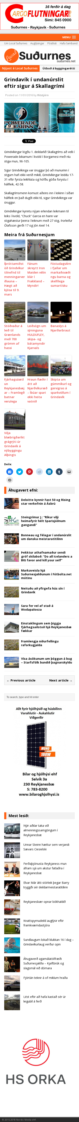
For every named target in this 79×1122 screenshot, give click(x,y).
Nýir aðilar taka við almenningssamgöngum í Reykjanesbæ (40, 830)
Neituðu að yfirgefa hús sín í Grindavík (42, 590)
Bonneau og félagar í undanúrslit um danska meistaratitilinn (46, 537)
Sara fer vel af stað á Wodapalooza (37, 607)
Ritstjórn (43, 95)
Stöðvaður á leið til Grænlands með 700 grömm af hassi (13, 337)
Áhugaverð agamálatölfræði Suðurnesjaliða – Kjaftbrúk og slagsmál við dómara (43, 963)
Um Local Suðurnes (15, 43)
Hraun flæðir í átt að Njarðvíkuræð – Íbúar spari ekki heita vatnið (37, 390)
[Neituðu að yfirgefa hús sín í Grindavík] (11, 595)
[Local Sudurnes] (39, 55)
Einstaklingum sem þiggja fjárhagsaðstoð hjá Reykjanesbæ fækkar (46, 627)
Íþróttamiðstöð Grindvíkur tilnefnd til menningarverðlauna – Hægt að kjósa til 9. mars (14, 279)
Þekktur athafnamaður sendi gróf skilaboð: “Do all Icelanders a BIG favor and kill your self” (46, 556)
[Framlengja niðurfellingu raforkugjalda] (11, 648)
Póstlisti (52, 43)
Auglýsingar (37, 43)
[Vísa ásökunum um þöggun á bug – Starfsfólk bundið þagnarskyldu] (11, 665)
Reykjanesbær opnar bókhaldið (44, 902)
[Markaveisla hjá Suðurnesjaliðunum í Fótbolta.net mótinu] (11, 577)
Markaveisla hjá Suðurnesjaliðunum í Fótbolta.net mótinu (46, 574)
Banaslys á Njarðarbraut (60, 328)
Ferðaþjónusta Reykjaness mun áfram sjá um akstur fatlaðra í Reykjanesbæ (45, 868)
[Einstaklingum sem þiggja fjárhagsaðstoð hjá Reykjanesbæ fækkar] (11, 630)
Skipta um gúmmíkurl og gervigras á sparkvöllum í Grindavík (61, 388)
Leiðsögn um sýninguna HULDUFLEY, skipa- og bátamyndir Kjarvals (36, 337)
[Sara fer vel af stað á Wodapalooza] (11, 613)
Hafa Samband (69, 43)
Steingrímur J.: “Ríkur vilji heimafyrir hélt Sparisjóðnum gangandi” (43, 521)
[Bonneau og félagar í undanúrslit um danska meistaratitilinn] (11, 542)
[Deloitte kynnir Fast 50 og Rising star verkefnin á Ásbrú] (11, 506)
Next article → (60, 680)
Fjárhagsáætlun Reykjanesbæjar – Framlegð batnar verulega (14, 390)
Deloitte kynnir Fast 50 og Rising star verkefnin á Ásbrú (45, 502)
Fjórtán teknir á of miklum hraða (45, 978)
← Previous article (21, 680)
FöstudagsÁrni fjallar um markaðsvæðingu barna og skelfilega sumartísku (61, 275)
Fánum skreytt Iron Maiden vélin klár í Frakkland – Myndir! (36, 275)
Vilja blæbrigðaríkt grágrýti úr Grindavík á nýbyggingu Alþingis (14, 444)
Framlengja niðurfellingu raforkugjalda (40, 643)
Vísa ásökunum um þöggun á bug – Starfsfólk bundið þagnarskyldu (46, 660)
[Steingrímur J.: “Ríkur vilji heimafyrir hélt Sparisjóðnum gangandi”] (11, 524)
